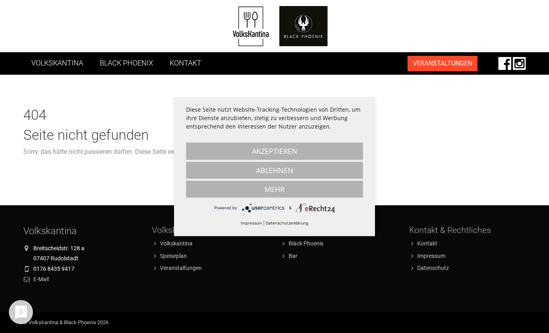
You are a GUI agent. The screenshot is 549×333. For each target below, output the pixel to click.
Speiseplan (173, 256)
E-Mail (41, 279)
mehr (274, 189)
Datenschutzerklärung (287, 222)
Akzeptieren (274, 150)
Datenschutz (433, 268)
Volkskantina (57, 63)
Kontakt (185, 63)
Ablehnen (274, 170)
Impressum (431, 256)
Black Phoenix (126, 63)
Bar (293, 256)
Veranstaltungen (181, 268)
